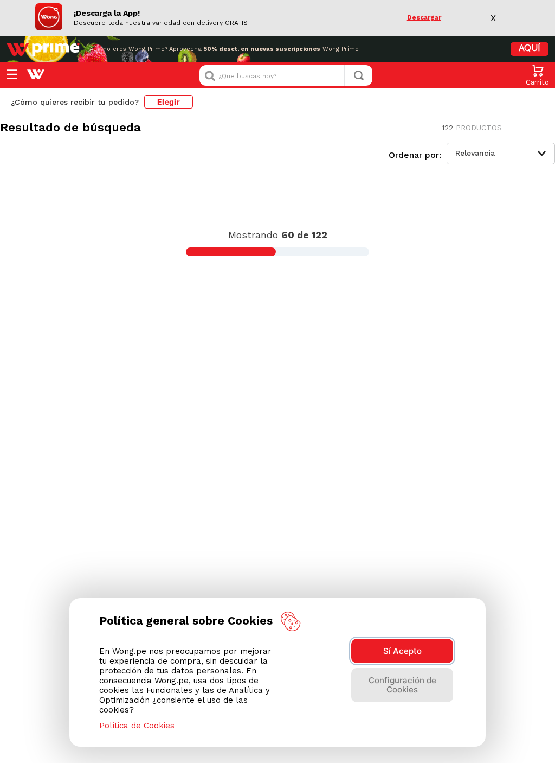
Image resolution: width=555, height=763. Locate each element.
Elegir (168, 101)
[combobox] (285, 75)
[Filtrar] (138, 157)
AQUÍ (529, 48)
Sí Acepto (402, 651)
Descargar (424, 17)
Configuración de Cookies (402, 685)
